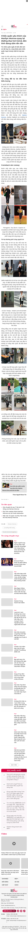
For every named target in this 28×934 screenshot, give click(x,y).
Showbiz (5, 869)
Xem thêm (14, 755)
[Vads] (27, 24)
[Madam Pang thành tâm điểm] (7, 592)
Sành (16, 875)
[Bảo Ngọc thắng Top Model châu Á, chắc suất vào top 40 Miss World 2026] (7, 579)
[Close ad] (27, 1)
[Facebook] (18, 901)
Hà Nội (3, 904)
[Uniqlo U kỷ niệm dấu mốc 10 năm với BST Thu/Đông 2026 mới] (7, 638)
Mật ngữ (5, 875)
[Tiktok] (24, 901)
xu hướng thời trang (9, 518)
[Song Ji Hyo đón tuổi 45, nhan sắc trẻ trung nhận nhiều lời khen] (7, 665)
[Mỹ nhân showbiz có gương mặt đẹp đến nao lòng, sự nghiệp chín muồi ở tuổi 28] (7, 623)
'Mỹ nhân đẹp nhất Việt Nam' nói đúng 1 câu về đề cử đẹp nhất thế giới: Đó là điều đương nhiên (20, 567)
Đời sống (5, 872)
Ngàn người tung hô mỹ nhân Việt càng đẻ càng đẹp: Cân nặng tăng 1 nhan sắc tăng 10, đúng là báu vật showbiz (20, 538)
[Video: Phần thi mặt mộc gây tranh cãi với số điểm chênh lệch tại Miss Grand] (14, 834)
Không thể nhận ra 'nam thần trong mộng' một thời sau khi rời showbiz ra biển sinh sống (20, 695)
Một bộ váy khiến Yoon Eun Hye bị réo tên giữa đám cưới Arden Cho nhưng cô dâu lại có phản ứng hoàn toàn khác (20, 745)
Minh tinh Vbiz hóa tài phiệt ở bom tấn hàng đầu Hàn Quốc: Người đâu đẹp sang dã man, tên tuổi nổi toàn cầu (20, 727)
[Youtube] (21, 901)
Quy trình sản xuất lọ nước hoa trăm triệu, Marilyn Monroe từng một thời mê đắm (13, 478)
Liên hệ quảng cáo (9, 901)
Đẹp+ (5, 29)
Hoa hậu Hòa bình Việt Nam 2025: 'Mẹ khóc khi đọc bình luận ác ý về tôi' (10, 862)
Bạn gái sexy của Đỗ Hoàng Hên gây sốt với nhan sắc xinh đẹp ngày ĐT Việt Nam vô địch (20, 653)
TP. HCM (3, 909)
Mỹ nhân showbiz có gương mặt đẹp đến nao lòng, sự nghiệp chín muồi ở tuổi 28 (20, 626)
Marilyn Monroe (12, 514)
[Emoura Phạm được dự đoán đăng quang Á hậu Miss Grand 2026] (7, 552)
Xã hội (17, 872)
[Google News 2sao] (9, 523)
